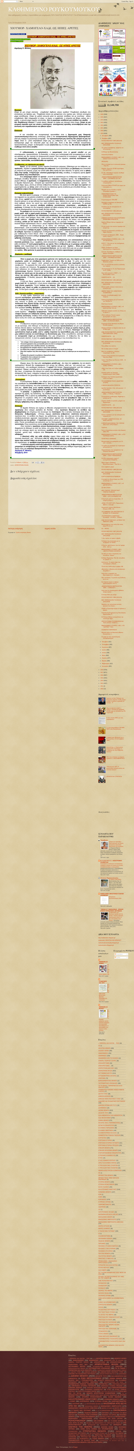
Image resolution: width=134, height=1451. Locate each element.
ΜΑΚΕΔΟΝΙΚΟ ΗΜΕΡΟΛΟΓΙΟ (107, 1219)
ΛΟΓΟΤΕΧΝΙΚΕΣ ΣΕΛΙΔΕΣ (106, 1212)
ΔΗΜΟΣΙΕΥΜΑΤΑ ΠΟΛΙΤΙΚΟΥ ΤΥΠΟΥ (109, 1099)
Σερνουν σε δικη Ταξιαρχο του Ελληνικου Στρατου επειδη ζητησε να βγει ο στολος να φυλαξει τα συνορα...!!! (116, 700)
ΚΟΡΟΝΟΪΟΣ (102, 1199)
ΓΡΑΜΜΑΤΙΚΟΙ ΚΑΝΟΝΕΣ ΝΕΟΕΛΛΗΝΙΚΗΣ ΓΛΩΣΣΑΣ (111, 1370)
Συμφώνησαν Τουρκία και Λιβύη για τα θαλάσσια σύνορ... (113, 261)
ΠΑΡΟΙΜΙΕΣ (102, 1243)
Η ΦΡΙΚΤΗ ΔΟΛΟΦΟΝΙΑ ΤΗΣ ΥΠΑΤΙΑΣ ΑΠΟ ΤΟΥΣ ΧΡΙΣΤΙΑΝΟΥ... (113, 423)
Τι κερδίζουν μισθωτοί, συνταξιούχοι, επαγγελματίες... (112, 181)
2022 (102, 125)
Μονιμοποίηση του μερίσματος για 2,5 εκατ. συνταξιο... (112, 442)
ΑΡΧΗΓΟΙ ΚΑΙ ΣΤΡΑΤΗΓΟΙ (114, 776)
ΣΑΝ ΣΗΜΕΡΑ (102, 1270)
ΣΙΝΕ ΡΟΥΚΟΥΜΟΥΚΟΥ (105, 1280)
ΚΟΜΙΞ (100, 1197)
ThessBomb (104, 840)
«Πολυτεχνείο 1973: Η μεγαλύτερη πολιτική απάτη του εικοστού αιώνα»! (115, 768)
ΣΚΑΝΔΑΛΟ (101, 1288)
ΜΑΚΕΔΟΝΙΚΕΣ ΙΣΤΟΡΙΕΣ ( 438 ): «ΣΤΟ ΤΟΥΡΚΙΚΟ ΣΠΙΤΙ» (113, 435)
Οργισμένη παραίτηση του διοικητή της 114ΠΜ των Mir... (112, 203)
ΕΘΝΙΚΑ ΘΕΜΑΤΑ (103, 1120)
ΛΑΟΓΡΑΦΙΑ (102, 1207)
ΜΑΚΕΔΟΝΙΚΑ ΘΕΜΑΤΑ (105, 1217)
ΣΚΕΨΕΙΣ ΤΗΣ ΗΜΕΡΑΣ (105, 1290)
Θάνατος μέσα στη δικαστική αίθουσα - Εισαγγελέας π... (113, 633)
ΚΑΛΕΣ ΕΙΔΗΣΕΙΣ (103, 1187)
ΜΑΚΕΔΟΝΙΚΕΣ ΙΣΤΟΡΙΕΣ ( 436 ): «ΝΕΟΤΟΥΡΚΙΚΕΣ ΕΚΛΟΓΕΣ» (112, 550)
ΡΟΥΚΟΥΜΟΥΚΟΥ (104, 1267)
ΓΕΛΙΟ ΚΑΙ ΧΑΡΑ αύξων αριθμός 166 (112, 566)
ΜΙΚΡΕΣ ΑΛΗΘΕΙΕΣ (104, 1228)
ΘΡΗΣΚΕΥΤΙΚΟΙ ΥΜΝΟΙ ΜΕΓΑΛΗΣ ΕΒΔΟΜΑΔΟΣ (103, 1395)
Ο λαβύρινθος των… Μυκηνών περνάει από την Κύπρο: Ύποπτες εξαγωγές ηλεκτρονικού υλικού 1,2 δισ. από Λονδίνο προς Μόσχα (116, 916)
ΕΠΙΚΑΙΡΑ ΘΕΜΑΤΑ (104, 1148)
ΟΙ (99, 1233)
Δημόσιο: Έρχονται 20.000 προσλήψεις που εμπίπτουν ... (113, 169)
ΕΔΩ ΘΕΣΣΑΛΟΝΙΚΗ (104, 1118)
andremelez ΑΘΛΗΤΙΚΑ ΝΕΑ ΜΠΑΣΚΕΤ (109, 940)
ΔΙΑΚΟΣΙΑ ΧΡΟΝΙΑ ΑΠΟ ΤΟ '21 (107, 1105)
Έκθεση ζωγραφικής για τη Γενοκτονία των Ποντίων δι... (112, 300)
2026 (102, 114)
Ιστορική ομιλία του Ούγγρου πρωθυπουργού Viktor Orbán (110, 373)
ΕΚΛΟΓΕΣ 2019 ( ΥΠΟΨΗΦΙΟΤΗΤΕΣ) (109, 1123)
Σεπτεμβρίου (105, 644)
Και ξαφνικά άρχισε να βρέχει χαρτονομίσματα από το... (110, 582)
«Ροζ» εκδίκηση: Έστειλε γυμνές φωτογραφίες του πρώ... (111, 315)
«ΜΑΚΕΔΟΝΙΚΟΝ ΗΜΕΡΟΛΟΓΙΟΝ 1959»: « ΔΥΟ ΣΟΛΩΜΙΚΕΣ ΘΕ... (112, 495)
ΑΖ (99, 1045)
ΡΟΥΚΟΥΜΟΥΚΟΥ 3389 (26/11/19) (112, 408)
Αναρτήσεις (119, 954)
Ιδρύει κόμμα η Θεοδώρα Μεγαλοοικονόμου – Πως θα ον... (112, 463)
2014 (102, 680)
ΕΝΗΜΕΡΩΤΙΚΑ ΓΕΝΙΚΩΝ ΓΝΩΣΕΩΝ (109, 1135)
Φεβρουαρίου (106, 663)
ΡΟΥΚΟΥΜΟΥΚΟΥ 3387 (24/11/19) (112, 531)
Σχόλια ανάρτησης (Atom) (23, 532)
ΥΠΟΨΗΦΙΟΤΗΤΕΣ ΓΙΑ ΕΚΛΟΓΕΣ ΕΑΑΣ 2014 (111, 1341)
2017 (102, 672)
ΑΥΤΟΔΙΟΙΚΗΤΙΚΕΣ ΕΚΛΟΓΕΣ (107, 1076)
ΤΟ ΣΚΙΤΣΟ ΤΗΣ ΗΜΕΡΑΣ (106, 1314)
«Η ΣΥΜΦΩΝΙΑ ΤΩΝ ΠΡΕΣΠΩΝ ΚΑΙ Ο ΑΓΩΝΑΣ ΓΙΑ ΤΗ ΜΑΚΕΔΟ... (113, 512)
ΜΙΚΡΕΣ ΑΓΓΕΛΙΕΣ (104, 1226)
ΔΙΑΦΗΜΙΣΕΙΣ (102, 1108)
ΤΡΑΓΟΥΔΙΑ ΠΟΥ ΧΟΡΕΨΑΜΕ (107, 1328)
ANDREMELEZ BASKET (103, 1007)
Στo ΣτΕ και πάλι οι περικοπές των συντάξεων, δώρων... (111, 554)
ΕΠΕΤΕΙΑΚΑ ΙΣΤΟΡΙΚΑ (105, 1140)
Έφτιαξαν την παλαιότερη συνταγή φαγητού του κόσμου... (111, 605)
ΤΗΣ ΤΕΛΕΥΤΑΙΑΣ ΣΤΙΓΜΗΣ (106, 1312)
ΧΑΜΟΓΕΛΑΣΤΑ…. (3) (108, 277)
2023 (102, 122)
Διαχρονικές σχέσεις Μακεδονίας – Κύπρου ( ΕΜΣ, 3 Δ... (111, 508)
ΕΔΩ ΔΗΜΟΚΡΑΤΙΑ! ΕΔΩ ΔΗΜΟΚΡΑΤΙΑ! (110, 1115)
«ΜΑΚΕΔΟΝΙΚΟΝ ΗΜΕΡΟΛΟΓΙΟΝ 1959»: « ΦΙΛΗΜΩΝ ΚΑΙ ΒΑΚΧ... (112, 256)
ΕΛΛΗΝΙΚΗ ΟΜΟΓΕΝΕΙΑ (105, 1130)
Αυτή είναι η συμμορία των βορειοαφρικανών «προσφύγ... (111, 574)
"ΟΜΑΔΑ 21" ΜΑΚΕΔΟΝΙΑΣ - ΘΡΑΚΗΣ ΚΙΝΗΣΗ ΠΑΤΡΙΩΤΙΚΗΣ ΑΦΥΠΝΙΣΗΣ (111, 910)
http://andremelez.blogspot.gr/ (106, 937)
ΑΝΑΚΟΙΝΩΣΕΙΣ (103, 1053)
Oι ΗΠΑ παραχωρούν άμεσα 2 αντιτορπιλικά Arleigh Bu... (110, 459)
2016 (102, 675)
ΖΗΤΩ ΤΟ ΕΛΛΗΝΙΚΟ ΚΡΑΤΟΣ (107, 1163)
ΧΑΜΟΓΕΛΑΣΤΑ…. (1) (108, 405)
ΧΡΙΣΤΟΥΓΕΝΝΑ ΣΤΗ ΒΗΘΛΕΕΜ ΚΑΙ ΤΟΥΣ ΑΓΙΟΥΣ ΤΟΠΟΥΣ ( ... (113, 622)
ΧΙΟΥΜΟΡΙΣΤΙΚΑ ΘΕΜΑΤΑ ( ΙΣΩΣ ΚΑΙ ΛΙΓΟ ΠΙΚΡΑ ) (85, 1442)
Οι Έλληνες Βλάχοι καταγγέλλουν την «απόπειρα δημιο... (112, 617)
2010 (102, 688)
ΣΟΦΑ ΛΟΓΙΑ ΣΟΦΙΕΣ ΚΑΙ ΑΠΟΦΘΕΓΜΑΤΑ (111, 1298)
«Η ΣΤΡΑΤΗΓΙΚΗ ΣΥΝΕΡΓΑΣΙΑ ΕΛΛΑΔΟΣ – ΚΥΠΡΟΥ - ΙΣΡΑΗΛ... (112, 516)
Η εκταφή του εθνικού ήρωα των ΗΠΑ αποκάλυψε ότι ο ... (112, 479)
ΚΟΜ (99, 1194)
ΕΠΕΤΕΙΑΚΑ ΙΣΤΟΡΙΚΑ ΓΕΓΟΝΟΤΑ (108, 1143)
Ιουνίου (104, 652)
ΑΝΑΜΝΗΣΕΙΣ (102, 1055)
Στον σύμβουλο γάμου (108, 467)
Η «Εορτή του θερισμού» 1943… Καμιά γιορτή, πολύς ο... (113, 235)
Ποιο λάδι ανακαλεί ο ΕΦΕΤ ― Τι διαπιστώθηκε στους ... (111, 273)
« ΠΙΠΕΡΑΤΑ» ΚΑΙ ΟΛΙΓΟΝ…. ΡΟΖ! (108, 1043)
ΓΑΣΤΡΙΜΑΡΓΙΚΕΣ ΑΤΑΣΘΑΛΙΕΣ (107, 1083)
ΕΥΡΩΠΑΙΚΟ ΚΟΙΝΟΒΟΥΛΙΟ (106, 1155)
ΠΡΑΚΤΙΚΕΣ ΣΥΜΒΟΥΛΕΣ (106, 1258)
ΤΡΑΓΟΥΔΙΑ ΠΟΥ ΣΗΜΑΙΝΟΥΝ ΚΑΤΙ (109, 1317)
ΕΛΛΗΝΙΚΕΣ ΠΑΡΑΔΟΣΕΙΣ (106, 1128)
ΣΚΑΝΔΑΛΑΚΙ (102, 1283)
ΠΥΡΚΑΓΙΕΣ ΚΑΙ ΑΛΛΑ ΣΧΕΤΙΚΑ (108, 1265)
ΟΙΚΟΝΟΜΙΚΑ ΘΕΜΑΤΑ (105, 1238)
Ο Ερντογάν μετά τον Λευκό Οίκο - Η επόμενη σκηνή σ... (112, 499)
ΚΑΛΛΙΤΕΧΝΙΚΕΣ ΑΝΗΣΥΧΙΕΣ (107, 1189)
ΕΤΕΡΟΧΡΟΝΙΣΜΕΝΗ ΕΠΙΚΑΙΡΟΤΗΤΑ (109, 1153)
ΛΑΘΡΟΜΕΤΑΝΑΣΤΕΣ (105, 1204)
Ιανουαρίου (105, 666)
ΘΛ (99, 1173)
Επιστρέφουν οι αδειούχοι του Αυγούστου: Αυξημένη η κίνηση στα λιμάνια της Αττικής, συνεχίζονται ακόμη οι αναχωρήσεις (111, 865)
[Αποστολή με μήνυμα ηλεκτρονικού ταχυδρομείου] (36, 463)
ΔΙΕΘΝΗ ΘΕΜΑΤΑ (103, 1110)
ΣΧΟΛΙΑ (100, 1307)
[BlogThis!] (38, 463)
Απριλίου (104, 658)
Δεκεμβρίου (105, 135)
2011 (102, 686)
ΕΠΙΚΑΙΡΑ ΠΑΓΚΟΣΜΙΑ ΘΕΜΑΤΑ (108, 1150)
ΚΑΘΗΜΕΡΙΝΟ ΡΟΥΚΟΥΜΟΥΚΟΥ (54, 9)
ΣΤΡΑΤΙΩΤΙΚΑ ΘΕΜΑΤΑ (105, 1304)
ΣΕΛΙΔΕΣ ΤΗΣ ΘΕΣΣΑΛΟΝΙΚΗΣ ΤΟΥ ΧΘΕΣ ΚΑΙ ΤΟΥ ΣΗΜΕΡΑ (104, 1423)
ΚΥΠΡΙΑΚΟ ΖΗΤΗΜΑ (104, 1202)
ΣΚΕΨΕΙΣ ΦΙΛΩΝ (103, 1293)
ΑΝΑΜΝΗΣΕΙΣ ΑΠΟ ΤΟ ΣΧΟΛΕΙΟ (108, 1058)
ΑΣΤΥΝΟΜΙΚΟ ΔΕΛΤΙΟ (105, 1073)
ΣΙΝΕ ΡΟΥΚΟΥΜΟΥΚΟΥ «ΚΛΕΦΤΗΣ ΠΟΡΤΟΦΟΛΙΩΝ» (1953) (112, 332)
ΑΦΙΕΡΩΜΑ (101, 1078)
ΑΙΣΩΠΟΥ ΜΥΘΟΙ (103, 1050)
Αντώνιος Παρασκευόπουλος (109, 878)
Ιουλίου (104, 650)
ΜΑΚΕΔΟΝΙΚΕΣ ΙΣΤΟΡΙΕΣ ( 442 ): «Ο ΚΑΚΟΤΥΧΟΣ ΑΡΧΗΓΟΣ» (113, 158)
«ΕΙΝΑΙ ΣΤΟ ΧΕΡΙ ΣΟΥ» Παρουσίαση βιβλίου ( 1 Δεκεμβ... (112, 503)
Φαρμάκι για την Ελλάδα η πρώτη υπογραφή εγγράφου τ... (111, 190)
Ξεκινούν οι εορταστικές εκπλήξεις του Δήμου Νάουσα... (112, 231)
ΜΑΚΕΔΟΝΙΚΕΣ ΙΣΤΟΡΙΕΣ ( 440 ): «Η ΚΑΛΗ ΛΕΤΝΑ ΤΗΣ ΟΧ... (113, 307)
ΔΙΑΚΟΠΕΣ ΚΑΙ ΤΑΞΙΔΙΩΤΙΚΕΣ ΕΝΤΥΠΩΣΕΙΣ (111, 1101)
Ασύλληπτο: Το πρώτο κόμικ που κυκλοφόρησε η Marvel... (111, 562)
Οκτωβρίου (105, 641)
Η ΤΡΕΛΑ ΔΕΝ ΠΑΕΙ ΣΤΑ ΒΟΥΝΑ (108, 1165)
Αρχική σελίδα (50, 529)
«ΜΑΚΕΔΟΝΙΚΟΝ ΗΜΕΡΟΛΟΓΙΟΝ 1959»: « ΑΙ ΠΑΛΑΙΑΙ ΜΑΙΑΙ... (112, 320)
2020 (102, 130)
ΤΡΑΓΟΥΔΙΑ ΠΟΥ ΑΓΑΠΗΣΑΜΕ (107, 1322)
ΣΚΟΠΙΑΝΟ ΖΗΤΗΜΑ (104, 1295)
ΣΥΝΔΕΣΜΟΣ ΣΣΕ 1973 (103, 982)
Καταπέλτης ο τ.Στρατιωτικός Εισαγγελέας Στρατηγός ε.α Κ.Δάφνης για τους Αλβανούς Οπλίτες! (114, 749)
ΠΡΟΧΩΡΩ (105, 161)
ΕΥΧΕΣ (100, 1158)
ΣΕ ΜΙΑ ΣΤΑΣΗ (106, 487)
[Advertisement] (108, 797)
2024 (102, 120)
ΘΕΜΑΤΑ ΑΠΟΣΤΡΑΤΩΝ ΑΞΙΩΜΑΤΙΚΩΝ (110, 1170)
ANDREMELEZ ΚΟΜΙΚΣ (103, 962)
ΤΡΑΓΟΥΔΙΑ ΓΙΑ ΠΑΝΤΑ (105, 1320)
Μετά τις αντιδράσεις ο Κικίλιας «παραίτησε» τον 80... (110, 352)
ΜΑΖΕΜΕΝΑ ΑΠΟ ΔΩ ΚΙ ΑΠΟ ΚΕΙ (108, 1214)
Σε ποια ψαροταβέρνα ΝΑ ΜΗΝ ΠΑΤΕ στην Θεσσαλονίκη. (115, 728)
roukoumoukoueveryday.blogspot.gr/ (108, 942)
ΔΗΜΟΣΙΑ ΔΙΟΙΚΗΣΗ (104, 1096)
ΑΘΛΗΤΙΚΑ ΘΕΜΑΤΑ (104, 1048)
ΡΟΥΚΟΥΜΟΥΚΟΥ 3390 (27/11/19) (112, 339)
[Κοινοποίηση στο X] (40, 463)
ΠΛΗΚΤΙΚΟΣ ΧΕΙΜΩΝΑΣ (109, 438)
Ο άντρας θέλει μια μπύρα (109, 594)
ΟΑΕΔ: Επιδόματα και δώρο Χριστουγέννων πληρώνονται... (111, 248)
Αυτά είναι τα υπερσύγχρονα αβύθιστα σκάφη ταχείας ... (113, 591)
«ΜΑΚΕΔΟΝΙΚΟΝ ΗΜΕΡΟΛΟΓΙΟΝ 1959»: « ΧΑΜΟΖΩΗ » (112, 586)
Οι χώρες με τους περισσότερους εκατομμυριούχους (111, 637)
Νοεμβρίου (105, 138)
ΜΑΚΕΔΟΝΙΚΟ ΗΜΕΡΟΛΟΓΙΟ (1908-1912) (110, 1222)
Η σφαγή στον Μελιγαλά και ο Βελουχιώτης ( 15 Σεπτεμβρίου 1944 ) (115, 739)
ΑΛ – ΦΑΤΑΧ (105, 528)
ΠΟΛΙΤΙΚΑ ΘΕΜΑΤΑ (104, 1253)
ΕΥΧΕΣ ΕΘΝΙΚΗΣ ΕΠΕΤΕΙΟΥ (107, 1160)
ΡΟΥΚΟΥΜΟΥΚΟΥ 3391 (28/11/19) (112, 280)
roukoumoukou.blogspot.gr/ (106, 945)
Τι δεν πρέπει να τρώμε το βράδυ (111, 538)
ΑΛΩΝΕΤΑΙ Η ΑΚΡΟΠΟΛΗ (109, 630)
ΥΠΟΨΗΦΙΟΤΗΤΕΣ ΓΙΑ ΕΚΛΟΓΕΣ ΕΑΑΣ (110, 1338)
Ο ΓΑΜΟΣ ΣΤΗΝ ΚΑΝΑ (115, 879)
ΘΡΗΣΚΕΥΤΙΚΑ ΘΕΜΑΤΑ (105, 1175)
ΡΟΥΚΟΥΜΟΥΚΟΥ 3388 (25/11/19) (112, 469)
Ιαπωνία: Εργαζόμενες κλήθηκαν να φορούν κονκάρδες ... (112, 252)
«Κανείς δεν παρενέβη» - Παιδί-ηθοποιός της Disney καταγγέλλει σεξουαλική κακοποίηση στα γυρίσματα (116, 844)
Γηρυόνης (104, 427)
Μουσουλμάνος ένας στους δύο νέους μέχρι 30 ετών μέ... (112, 525)
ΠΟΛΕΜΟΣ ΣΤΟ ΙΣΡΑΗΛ (105, 1251)
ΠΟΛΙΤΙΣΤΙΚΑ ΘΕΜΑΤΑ (105, 1256)
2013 (102, 683)
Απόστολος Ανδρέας (107, 154)
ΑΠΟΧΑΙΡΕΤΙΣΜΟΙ (103, 1063)
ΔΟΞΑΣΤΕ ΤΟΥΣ (103, 1113)
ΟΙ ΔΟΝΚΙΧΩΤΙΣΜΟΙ (104, 1236)
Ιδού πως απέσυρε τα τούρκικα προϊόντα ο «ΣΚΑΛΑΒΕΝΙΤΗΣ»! (115, 757)
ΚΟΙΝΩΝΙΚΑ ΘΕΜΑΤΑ (104, 1192)
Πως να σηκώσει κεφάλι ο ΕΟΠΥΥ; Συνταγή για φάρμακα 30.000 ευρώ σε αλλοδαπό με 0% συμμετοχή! (116, 710)
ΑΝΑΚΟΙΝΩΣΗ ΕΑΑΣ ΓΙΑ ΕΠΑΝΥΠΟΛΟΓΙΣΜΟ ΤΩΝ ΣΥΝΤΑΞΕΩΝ (110, 195)
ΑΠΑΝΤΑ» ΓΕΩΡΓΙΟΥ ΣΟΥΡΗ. (107, 1060)
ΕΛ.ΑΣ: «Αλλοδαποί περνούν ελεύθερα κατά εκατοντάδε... (113, 173)
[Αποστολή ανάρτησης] (32, 462)
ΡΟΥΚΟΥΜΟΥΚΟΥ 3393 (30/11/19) (112, 140)
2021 (102, 128)
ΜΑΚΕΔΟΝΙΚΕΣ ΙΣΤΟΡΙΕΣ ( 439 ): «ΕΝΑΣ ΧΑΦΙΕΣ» (112, 364)
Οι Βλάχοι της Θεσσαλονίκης (110, 152)
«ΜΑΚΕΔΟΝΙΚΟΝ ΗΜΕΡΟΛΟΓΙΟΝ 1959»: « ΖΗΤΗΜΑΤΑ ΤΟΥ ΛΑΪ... (112, 177)
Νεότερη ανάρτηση (15, 529)
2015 (102, 678)
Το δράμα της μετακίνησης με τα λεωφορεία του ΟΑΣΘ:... (111, 541)
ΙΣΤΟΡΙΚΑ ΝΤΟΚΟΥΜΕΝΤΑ (106, 1184)
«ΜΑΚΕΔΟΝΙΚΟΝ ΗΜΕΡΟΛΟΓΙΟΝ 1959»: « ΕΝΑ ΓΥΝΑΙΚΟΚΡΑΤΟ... (112, 454)
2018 (102, 669)
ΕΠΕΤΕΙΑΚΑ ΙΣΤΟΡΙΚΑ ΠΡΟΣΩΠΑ (108, 1145)
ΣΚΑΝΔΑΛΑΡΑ (102, 1285)
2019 (102, 133)
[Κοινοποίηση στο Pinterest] (44, 463)
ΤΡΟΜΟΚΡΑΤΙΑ (103, 1331)
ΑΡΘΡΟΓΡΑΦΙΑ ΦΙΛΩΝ (21, 465)
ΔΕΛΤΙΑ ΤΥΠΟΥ (103, 1094)
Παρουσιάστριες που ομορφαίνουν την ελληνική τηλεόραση (112, 450)
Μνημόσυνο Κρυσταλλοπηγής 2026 (115, 897)
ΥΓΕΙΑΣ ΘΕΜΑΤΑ (103, 1333)
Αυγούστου (105, 647)
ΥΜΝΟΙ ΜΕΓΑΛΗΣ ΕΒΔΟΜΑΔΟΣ (108, 1336)
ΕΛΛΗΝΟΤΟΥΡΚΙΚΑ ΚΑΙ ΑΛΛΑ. (107, 1133)
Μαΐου (104, 655)
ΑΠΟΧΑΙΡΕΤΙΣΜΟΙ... (104, 1066)
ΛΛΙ (99, 1209)
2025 (102, 117)
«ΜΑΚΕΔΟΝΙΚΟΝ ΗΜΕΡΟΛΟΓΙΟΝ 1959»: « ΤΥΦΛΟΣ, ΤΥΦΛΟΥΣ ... (112, 393)
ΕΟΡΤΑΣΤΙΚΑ (102, 1138)
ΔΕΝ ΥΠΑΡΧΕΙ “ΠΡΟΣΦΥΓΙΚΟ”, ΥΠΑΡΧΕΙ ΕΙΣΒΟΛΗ (111, 491)
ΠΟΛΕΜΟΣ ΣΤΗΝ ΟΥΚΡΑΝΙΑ (107, 1248)
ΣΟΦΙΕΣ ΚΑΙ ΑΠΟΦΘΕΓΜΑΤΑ (107, 1302)
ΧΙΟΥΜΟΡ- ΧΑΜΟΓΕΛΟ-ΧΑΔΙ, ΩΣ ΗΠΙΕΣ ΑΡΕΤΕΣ (112, 419)
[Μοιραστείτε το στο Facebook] (42, 463)
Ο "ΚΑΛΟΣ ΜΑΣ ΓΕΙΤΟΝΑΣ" (106, 1231)
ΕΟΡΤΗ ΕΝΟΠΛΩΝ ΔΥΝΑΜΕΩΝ (111, 476)
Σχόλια (118, 957)
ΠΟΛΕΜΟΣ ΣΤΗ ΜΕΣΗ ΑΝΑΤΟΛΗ (108, 1246)
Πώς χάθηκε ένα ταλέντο (109, 346)
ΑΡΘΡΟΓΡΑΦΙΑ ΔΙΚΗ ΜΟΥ (106, 1068)
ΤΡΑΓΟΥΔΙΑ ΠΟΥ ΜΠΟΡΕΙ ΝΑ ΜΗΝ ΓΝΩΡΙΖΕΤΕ (96, 1437)
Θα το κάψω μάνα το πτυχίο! (110, 348)
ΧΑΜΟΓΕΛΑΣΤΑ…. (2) (108, 336)
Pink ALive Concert (107, 304)
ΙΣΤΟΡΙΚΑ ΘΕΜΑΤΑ (104, 1182)
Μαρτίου (104, 661)
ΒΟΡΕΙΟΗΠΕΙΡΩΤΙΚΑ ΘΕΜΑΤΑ (107, 1080)
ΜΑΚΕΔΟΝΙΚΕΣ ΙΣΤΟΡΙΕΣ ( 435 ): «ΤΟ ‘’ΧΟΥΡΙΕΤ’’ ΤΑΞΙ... (113, 626)
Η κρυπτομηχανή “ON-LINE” (109, 199)
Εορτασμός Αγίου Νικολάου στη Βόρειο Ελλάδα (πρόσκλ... (113, 324)
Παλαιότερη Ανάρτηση (85, 529)
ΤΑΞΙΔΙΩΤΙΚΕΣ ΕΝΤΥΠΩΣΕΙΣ (107, 1309)
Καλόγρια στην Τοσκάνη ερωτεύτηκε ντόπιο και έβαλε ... (112, 377)
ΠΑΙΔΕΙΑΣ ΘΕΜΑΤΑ (104, 1241)
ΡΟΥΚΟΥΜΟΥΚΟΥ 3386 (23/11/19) (112, 597)
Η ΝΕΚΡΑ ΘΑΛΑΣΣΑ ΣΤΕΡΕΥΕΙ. (111, 385)
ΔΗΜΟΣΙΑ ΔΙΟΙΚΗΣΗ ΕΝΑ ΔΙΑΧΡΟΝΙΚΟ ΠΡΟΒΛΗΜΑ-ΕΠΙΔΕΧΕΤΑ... (113, 218)
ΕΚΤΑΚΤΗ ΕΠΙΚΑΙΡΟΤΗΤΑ (106, 1125)
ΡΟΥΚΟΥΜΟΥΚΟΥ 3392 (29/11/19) (112, 211)
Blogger (75, 1447)
